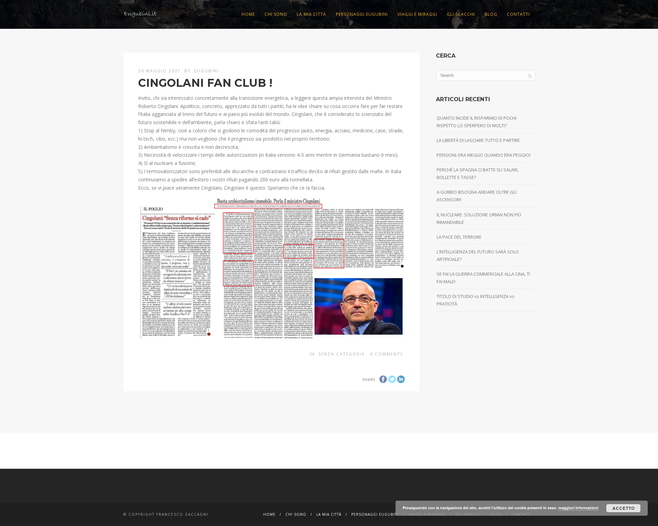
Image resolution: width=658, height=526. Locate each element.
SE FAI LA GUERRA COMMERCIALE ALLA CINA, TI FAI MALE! (483, 278)
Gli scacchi (461, 14)
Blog (491, 14)
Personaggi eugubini (362, 14)
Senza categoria (341, 354)
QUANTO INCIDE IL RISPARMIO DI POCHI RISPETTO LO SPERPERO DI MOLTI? (476, 122)
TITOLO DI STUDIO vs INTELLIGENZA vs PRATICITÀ (475, 300)
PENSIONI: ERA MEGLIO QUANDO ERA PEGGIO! (484, 155)
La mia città (311, 14)
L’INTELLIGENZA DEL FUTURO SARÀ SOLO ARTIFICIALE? (478, 255)
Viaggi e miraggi (417, 14)
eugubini (206, 71)
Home (248, 14)
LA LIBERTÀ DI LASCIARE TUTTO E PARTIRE (478, 140)
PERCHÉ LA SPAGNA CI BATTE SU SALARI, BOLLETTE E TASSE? (478, 173)
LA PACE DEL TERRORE (459, 237)
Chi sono (276, 14)
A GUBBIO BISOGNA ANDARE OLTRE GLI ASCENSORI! (476, 196)
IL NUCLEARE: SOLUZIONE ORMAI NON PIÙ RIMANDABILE (479, 218)
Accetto (623, 508)
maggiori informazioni (578, 507)
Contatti (518, 14)
